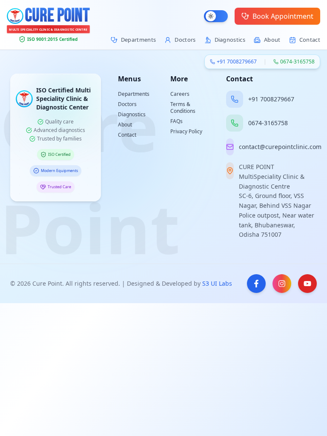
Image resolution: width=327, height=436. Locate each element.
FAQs (176, 121)
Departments (133, 94)
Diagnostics (132, 114)
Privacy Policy (186, 131)
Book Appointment (282, 16)
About (125, 124)
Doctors (127, 104)
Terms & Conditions (182, 107)
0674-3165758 (297, 61)
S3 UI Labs (217, 283)
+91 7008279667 (237, 61)
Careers (179, 94)
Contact (127, 134)
